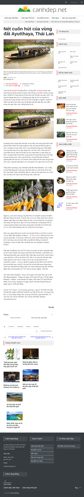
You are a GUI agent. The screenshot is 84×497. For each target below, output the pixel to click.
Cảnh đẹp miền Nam (62, 86)
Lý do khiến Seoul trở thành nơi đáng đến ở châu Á (17, 337)
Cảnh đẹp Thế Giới (27, 18)
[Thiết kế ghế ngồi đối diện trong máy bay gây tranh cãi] (12, 353)
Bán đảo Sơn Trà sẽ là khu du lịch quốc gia (71, 134)
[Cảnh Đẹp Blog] (42, 13)
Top (76, 488)
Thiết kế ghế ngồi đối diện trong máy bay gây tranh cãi (40, 337)
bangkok (15, 90)
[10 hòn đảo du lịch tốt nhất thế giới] (15, 397)
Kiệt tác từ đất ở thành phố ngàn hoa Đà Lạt (71, 179)
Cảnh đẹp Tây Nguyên (62, 92)
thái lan (28, 326)
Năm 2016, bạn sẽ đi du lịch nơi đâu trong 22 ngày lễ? (14, 425)
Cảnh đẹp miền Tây (74, 86)
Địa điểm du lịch (43, 18)
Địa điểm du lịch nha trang (66, 446)
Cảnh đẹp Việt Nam (11, 18)
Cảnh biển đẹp (62, 67)
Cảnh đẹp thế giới (62, 52)
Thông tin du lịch (73, 62)
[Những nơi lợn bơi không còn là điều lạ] (12, 377)
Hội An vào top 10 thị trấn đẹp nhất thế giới (30, 386)
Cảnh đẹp (17, 85)
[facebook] (66, 2)
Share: (6, 315)
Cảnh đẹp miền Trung (74, 81)
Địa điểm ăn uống (37, 461)
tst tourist (32, 235)
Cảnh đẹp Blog (15, 493)
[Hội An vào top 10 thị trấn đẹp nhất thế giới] (31, 375)
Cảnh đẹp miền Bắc (62, 81)
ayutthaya (40, 90)
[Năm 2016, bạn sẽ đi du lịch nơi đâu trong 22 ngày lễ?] (15, 416)
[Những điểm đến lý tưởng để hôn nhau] (31, 353)
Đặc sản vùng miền (69, 18)
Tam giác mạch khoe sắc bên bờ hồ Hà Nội (71, 121)
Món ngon (55, 18)
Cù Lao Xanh (62, 39)
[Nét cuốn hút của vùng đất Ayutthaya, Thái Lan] (29, 54)
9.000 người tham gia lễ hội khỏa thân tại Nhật (72, 192)
